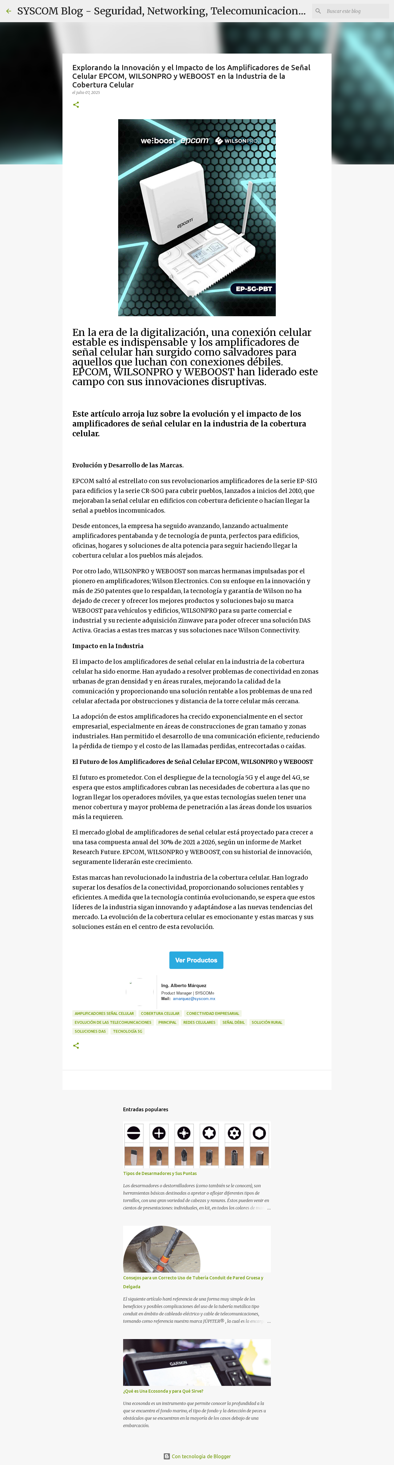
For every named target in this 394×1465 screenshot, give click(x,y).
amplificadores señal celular (104, 1013)
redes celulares (199, 1022)
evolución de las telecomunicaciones (113, 1022)
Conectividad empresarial (213, 1013)
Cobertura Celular (160, 1013)
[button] (76, 105)
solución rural (267, 1022)
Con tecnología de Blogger (201, 1456)
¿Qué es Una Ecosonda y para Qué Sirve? (163, 1391)
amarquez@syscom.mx (193, 998)
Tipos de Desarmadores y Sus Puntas (160, 1173)
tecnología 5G (127, 1031)
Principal (167, 1022)
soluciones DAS (90, 1031)
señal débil (234, 1022)
